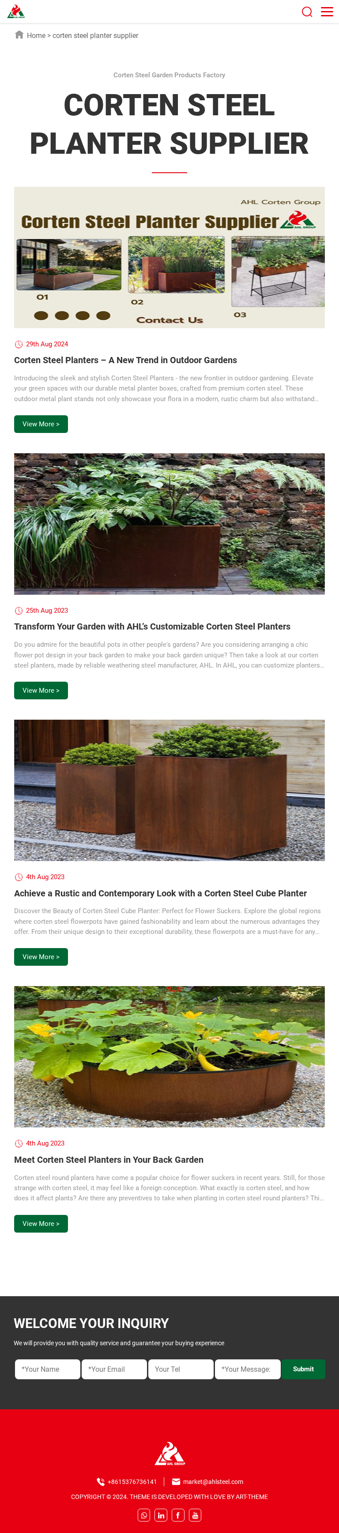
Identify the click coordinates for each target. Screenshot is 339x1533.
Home (36, 35)
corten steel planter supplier (95, 35)
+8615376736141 (132, 1481)
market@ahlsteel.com (213, 1481)
